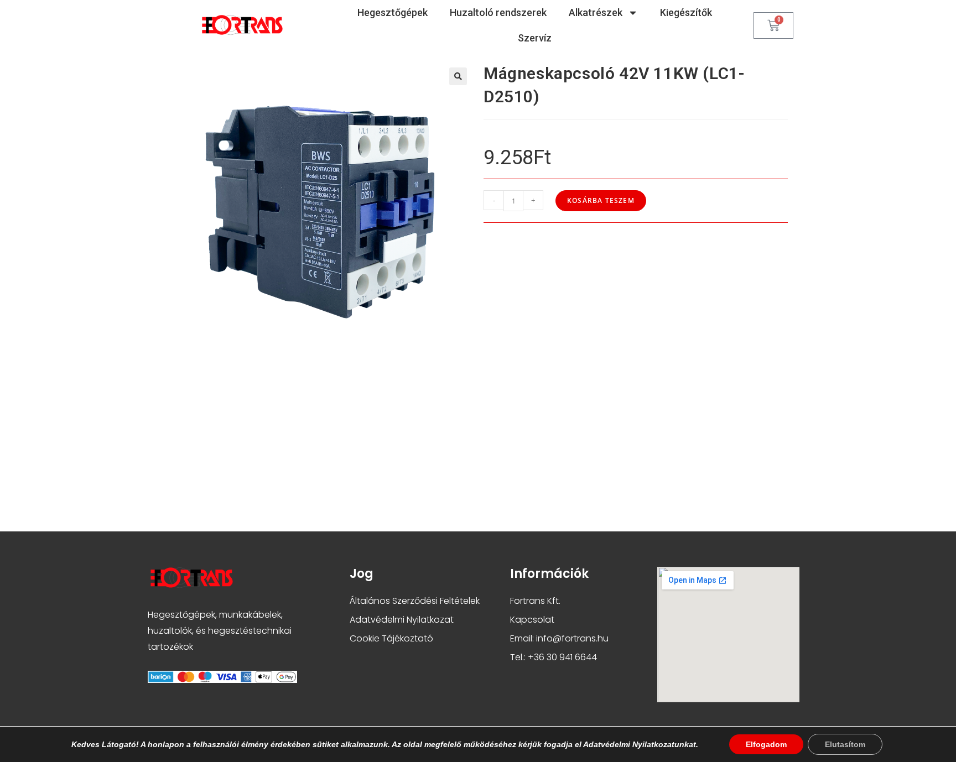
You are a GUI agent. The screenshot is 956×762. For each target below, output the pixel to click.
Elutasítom (845, 744)
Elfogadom (766, 744)
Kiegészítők (686, 12)
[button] (458, 76)
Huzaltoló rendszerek (498, 12)
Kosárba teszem (601, 200)
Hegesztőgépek (392, 12)
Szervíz (535, 38)
